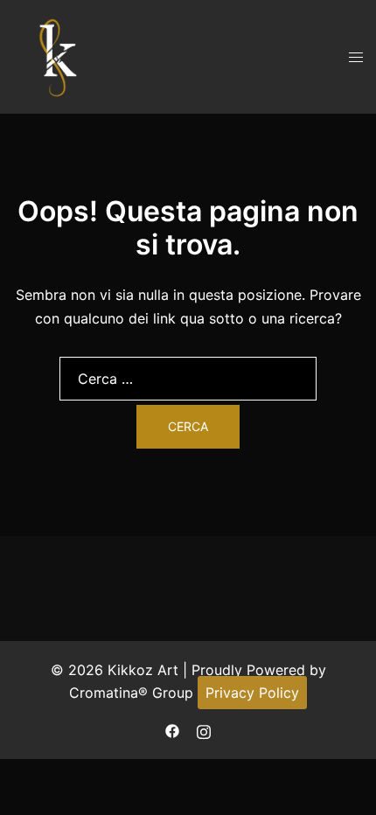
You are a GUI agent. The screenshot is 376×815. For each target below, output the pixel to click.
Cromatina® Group (131, 692)
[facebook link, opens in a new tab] (172, 729)
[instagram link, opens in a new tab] (204, 729)
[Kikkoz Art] (57, 55)
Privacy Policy (252, 692)
